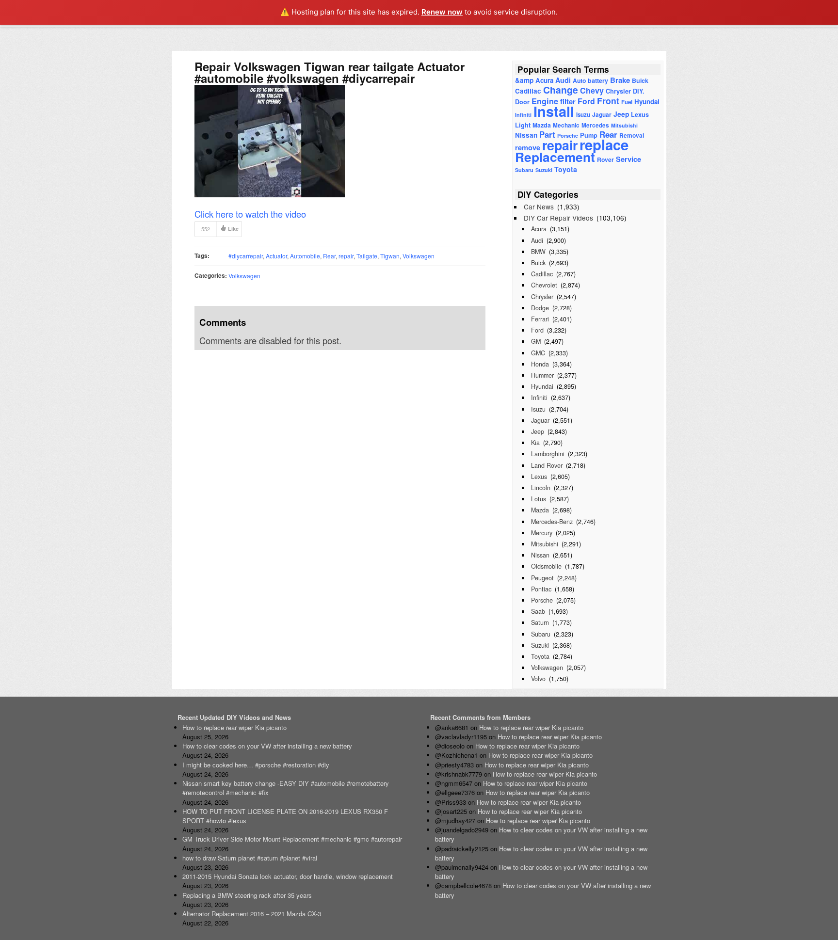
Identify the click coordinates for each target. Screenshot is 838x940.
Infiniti (523, 114)
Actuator (276, 256)
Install (553, 111)
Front (608, 101)
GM (536, 341)
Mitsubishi (624, 125)
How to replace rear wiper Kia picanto (234, 727)
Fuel (626, 102)
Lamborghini (547, 453)
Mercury (541, 532)
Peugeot (542, 578)
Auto (579, 80)
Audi (563, 80)
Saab (538, 611)
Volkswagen (419, 256)
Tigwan (390, 256)
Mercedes (595, 125)
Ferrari (540, 319)
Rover (605, 159)
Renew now (442, 11)
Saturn (540, 622)
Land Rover (547, 465)
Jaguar (602, 115)
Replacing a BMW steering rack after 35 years (247, 895)
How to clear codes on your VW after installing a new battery (267, 745)
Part (547, 134)
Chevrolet (544, 285)
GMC (538, 353)
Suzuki (543, 170)
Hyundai (647, 101)
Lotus (538, 498)
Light (523, 125)
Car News (539, 206)
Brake (620, 80)
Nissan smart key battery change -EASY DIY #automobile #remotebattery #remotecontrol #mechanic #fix (285, 788)
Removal (631, 135)
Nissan (526, 135)
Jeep (621, 114)
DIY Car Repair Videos (558, 218)
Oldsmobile (546, 566)
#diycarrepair (245, 256)
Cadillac (528, 91)
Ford (586, 101)
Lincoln (540, 487)
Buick (640, 80)
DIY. (639, 91)
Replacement (555, 156)
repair (346, 256)
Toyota (565, 169)
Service (628, 159)
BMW (538, 251)
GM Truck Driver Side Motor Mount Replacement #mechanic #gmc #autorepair (292, 839)
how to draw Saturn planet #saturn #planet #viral (249, 857)
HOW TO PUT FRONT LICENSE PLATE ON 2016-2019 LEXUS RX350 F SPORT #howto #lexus (285, 816)
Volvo (538, 678)
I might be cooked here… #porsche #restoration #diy (255, 764)
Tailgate (366, 256)
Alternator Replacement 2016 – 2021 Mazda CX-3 (251, 913)
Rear (329, 256)
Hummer (542, 375)
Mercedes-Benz (552, 521)
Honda (540, 364)
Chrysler (618, 91)
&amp (524, 80)
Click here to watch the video (250, 213)
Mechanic (566, 125)
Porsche (542, 600)
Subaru (524, 170)
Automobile (305, 256)
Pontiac (541, 589)
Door (522, 101)
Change (560, 89)
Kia (535, 442)
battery (598, 80)
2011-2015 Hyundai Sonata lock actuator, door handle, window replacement (287, 876)
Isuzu (583, 115)
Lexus (640, 114)
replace (604, 144)
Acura (544, 80)
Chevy (592, 90)
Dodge (540, 307)
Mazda (541, 125)
